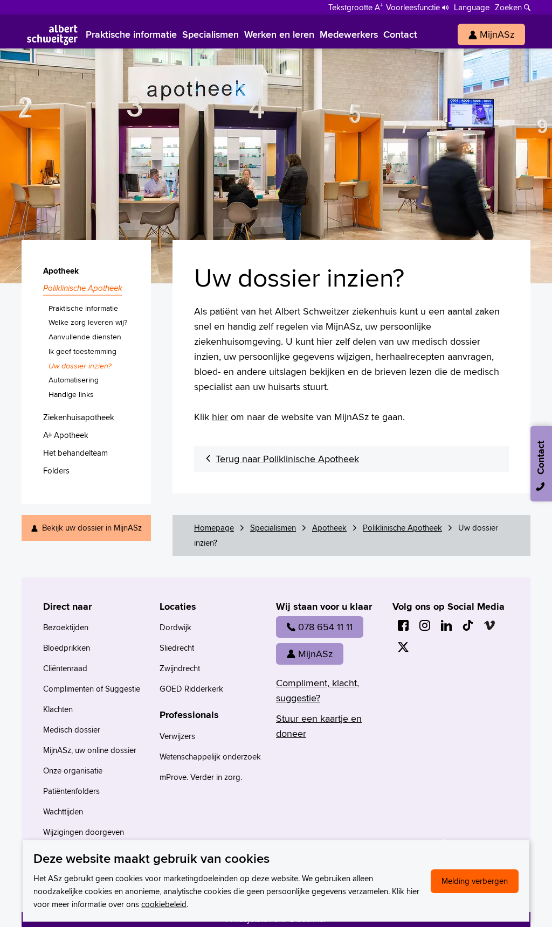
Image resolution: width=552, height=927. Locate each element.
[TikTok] (468, 625)
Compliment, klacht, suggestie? (317, 690)
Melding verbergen (474, 881)
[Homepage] (52, 34)
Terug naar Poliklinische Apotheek (287, 458)
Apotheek (329, 527)
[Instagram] (425, 625)
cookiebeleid (164, 904)
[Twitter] (403, 647)
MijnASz (315, 653)
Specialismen (273, 527)
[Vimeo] (489, 625)
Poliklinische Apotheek (402, 527)
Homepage (214, 527)
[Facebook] (403, 625)
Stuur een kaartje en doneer (319, 726)
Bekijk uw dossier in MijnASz (92, 527)
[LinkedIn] (446, 625)
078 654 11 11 (325, 626)
